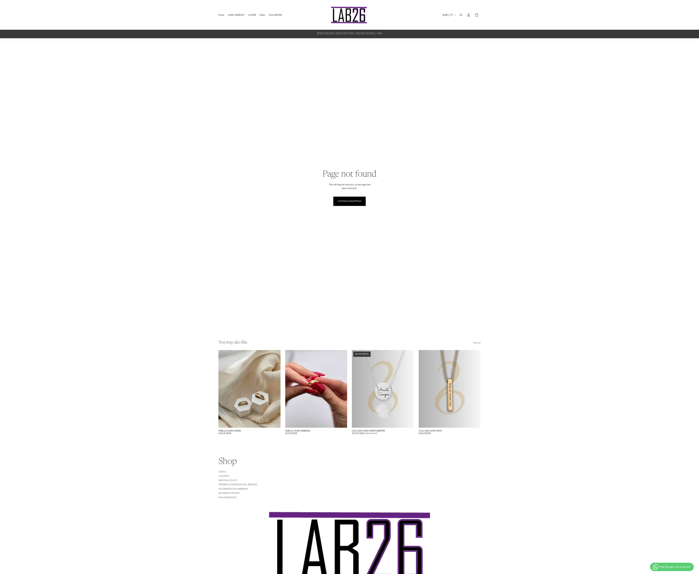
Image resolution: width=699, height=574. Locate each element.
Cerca (222, 471)
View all (477, 342)
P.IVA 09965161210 (227, 497)
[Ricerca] (461, 15)
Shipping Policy (228, 480)
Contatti (223, 476)
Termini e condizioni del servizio (237, 484)
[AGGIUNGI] (275, 422)
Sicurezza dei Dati (229, 493)
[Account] (469, 15)
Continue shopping (349, 201)
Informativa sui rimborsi (233, 488)
